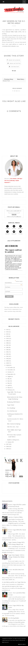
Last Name (7, 291)
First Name (7, 287)
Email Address (13, 282)
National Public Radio (11, 31)
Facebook (7, 228)
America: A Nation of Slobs (15, 517)
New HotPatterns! (12, 411)
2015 (7, 349)
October (9, 372)
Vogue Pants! (10, 405)
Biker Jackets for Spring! (13, 424)
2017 (7, 345)
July (8, 378)
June (8, 381)
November (10, 369)
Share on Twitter (15, 63)
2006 (7, 446)
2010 (7, 361)
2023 (7, 334)
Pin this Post (15, 66)
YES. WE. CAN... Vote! (13, 427)
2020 (7, 338)
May (8, 383)
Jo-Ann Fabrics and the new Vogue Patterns (14, 582)
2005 (7, 448)
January (9, 442)
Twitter (14, 228)
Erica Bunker (17, 88)
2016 (7, 347)
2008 (7, 365)
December (10, 367)
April (8, 385)
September (10, 374)
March (9, 387)
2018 (7, 343)
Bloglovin (14, 233)
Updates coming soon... (13, 439)
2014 (7, 352)
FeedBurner (17, 216)
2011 (7, 358)
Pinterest (7, 233)
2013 (7, 354)
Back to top (21, 644)
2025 (7, 329)
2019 (7, 340)
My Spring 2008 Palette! (13, 402)
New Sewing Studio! (13, 618)
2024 (7, 332)
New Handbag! (11, 408)
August (9, 376)
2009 (7, 363)
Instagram (20, 228)
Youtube (20, 233)
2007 (7, 444)
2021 (7, 336)
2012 (7, 356)
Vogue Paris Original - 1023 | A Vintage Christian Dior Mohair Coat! (16, 557)
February (9, 390)
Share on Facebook (14, 60)
